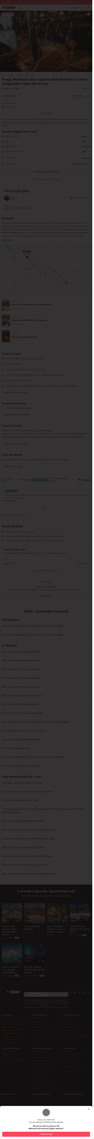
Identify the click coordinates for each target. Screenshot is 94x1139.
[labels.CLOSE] (88, 1109)
